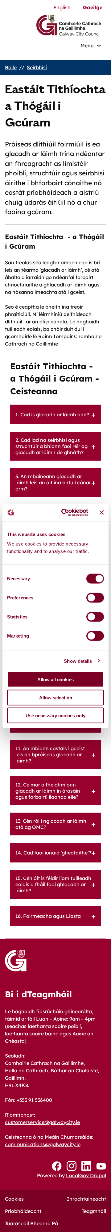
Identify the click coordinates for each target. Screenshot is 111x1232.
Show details (78, 660)
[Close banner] (102, 512)
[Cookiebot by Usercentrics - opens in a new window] (65, 513)
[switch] (95, 598)
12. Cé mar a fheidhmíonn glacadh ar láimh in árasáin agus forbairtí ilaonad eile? (47, 791)
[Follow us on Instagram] (71, 1166)
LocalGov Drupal (86, 1175)
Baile (11, 67)
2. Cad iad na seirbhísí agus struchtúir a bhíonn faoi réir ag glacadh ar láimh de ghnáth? (51, 446)
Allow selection (55, 697)
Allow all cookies (55, 679)
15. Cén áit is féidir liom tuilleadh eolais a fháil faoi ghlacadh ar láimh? (53, 884)
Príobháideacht (23, 1211)
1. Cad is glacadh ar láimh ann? (52, 414)
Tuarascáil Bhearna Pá (31, 1223)
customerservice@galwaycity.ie (42, 1122)
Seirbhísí (37, 67)
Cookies (14, 1199)
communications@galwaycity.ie (42, 1144)
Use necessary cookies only (55, 715)
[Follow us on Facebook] (57, 1166)
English (62, 7)
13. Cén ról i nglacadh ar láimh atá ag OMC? (50, 824)
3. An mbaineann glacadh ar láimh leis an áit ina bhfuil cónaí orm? (52, 482)
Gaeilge (92, 7)
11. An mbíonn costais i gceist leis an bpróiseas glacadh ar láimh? (50, 754)
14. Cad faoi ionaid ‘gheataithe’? (53, 853)
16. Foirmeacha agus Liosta (48, 916)
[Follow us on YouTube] (101, 1166)
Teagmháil (94, 1211)
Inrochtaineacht (86, 1199)
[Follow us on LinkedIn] (86, 1166)
